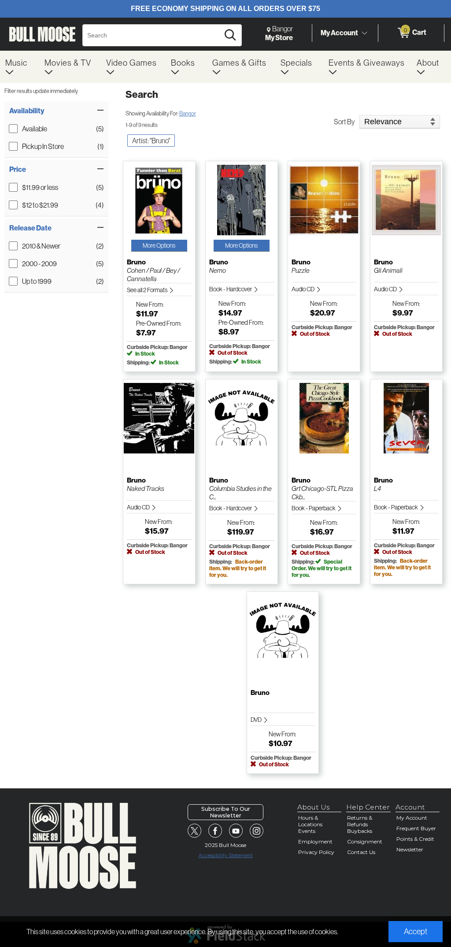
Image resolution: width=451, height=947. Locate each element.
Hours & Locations (310, 821)
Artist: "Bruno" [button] (151, 140)
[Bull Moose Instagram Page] (257, 831)
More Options (159, 245)
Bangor (187, 113)
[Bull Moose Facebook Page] (215, 831)
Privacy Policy (316, 852)
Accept (415, 931)
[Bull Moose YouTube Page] (236, 831)
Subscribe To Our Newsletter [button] (225, 812)
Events (306, 831)
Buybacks (359, 831)
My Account (339, 32)
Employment (315, 841)
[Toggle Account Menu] (364, 33)
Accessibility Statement (226, 855)
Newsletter (409, 849)
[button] (56, 110)
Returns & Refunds (359, 821)
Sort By (344, 121)
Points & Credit (415, 839)
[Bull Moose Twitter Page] (195, 831)
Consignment (364, 841)
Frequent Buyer (416, 828)
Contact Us (361, 852)
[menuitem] (19, 67)
